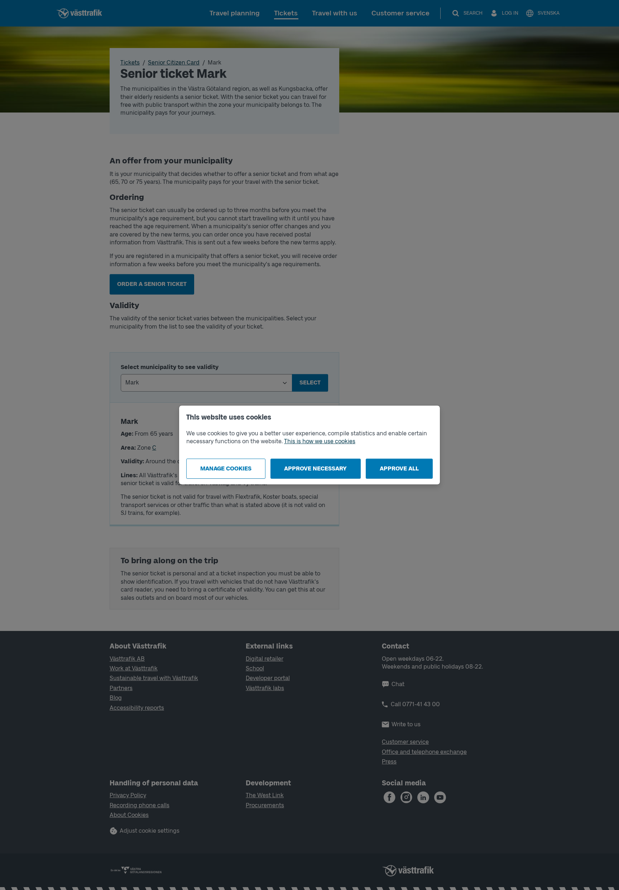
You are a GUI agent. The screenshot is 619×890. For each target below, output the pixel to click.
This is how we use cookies (319, 441)
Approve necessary (315, 468)
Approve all (399, 468)
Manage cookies (225, 468)
